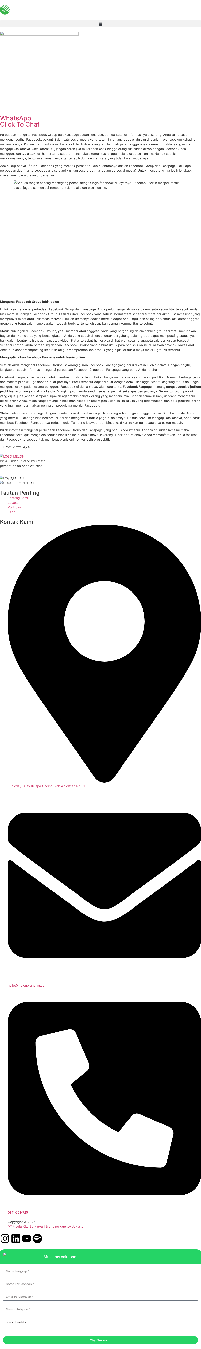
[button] (100, 23)
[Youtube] (26, 1238)
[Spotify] (37, 1238)
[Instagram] (5, 1238)
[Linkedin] (16, 1238)
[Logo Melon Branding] (5, 10)
